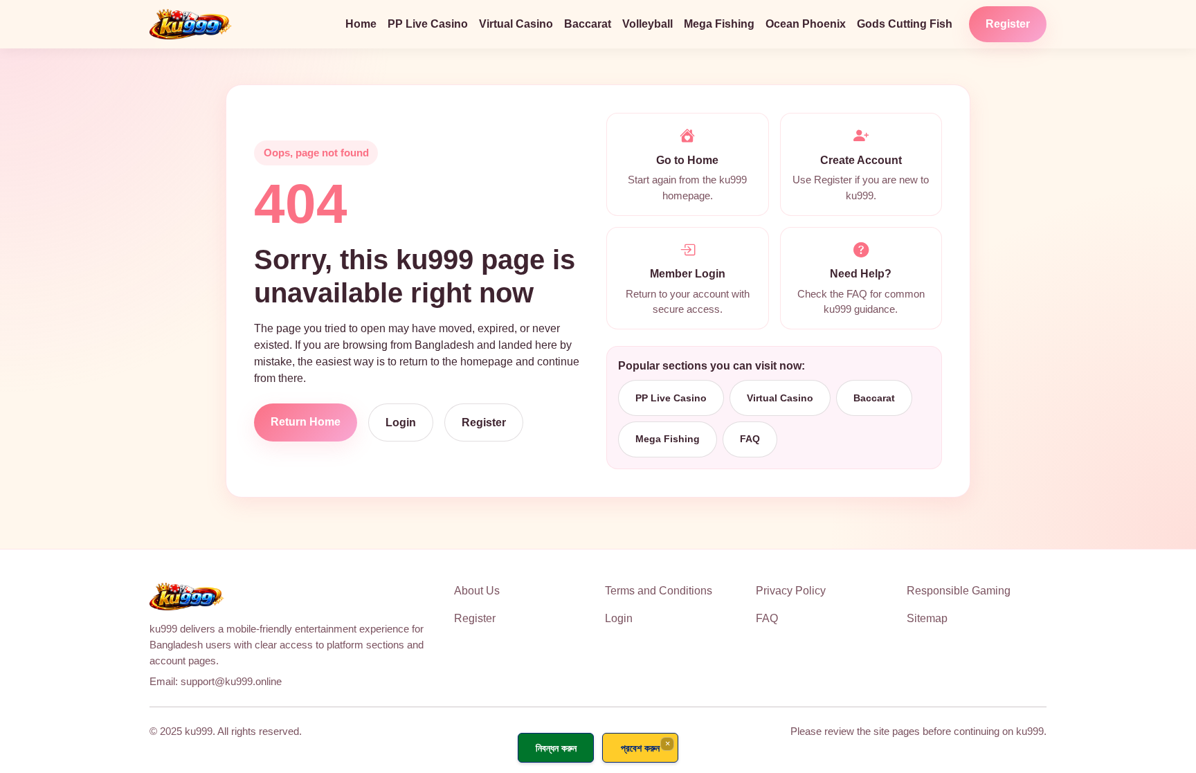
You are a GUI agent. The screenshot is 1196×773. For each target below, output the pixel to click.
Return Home (306, 422)
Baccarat (587, 24)
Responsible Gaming (959, 591)
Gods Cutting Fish (904, 24)
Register (1008, 24)
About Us (477, 591)
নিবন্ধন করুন (556, 747)
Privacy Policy (791, 591)
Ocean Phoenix (805, 24)
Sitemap (927, 618)
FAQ (750, 438)
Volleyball (647, 24)
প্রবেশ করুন (640, 747)
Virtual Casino (516, 24)
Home (361, 24)
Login (401, 422)
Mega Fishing (719, 24)
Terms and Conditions (658, 591)
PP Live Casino (428, 24)
